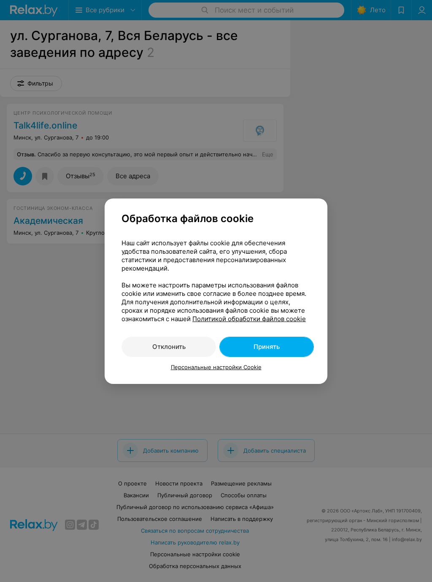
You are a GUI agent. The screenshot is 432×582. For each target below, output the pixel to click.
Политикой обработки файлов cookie (249, 319)
